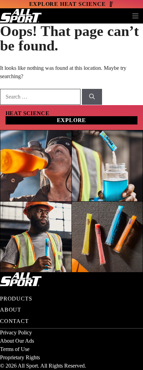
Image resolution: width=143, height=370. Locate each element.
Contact (14, 321)
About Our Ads (17, 341)
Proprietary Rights (20, 357)
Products (16, 299)
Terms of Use (15, 349)
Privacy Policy (16, 332)
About (10, 310)
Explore (71, 120)
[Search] (92, 97)
